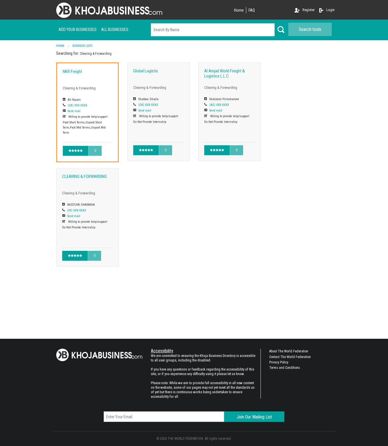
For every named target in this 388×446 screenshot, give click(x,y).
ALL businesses (114, 29)
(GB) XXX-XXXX (77, 105)
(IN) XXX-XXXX (76, 210)
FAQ (252, 10)
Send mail (74, 111)
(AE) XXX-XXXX (219, 105)
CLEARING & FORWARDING (84, 176)
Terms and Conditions (284, 368)
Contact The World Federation (290, 357)
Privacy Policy (278, 362)
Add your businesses (78, 29)
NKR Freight (72, 71)
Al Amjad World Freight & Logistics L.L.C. (224, 73)
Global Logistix (145, 70)
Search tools (310, 29)
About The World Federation (288, 351)
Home (239, 10)
